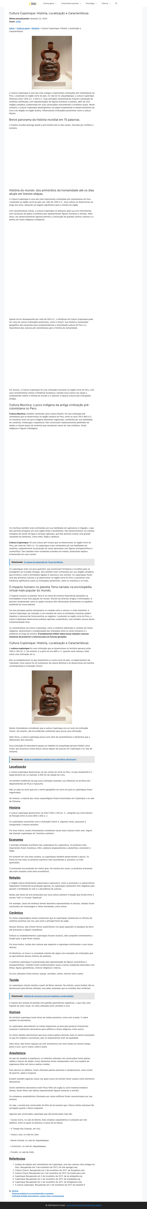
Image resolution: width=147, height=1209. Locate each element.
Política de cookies (93, 1205)
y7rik (18, 21)
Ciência (105, 3)
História (35, 28)
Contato (80, 1205)
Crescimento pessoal (69, 3)
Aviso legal (71, 1205)
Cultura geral (48, 3)
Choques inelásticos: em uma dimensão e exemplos (32, 1193)
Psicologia (90, 3)
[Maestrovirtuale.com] (34, 3)
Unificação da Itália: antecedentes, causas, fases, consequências (38, 1196)
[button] (116, 3)
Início (11, 28)
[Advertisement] (52, 148)
